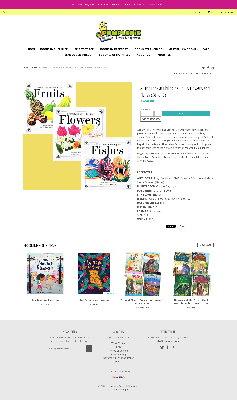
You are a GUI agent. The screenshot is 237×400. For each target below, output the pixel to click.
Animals (36, 67)
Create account (195, 12)
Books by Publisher (54, 49)
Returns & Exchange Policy (118, 358)
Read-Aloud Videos (77, 54)
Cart (214, 12)
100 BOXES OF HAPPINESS (114, 54)
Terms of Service (118, 350)
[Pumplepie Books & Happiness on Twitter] (203, 67)
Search (118, 361)
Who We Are (118, 343)
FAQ (118, 347)
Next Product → (205, 73)
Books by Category (114, 49)
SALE (206, 49)
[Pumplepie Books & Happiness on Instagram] (212, 67)
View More (205, 245)
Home (31, 49)
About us (164, 54)
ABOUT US (144, 54)
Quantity (145, 109)
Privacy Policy (118, 354)
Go (89, 348)
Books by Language (148, 49)
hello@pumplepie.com (167, 340)
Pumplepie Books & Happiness (123, 385)
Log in (181, 12)
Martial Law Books (182, 49)
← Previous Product (180, 73)
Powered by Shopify (118, 389)
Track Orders (227, 12)
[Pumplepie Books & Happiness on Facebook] (208, 67)
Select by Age (84, 49)
